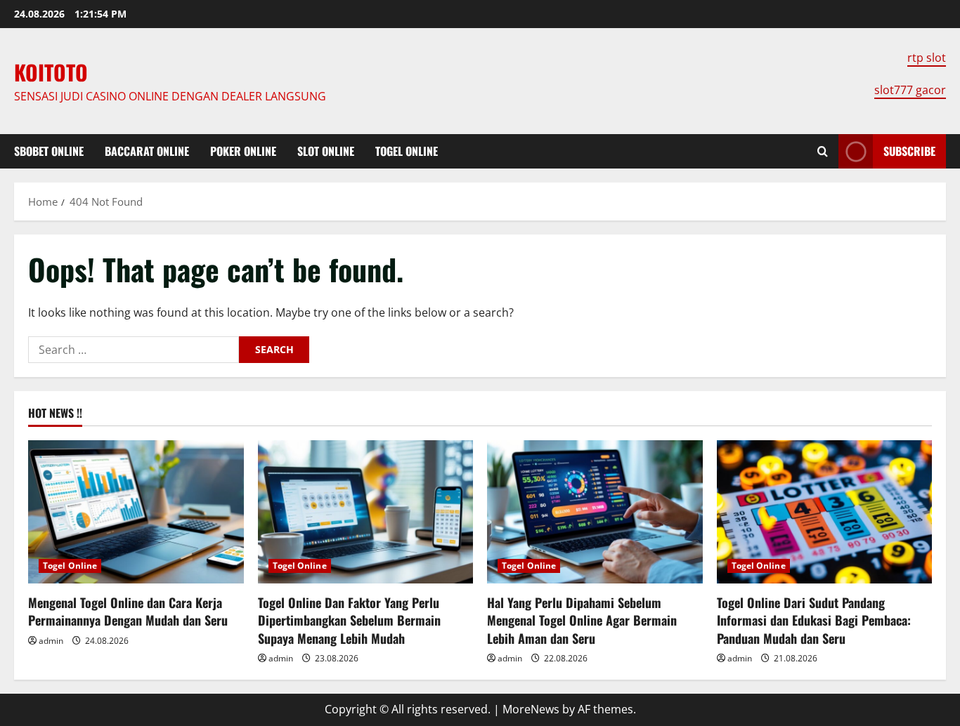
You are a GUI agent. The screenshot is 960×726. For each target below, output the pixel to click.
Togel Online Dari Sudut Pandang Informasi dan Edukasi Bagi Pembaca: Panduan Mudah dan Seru (814, 620)
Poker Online (243, 151)
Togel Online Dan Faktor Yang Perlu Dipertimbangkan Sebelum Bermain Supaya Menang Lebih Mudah (349, 620)
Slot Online (325, 151)
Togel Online (406, 151)
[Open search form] (822, 151)
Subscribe (909, 151)
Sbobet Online (49, 151)
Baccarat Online (147, 151)
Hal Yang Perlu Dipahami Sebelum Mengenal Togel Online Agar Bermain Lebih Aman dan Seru (582, 620)
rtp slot (926, 57)
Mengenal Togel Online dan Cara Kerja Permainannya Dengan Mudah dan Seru (128, 611)
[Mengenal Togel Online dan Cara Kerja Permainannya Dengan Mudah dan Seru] (136, 511)
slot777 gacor (910, 90)
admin (51, 641)
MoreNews (530, 709)
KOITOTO (51, 72)
